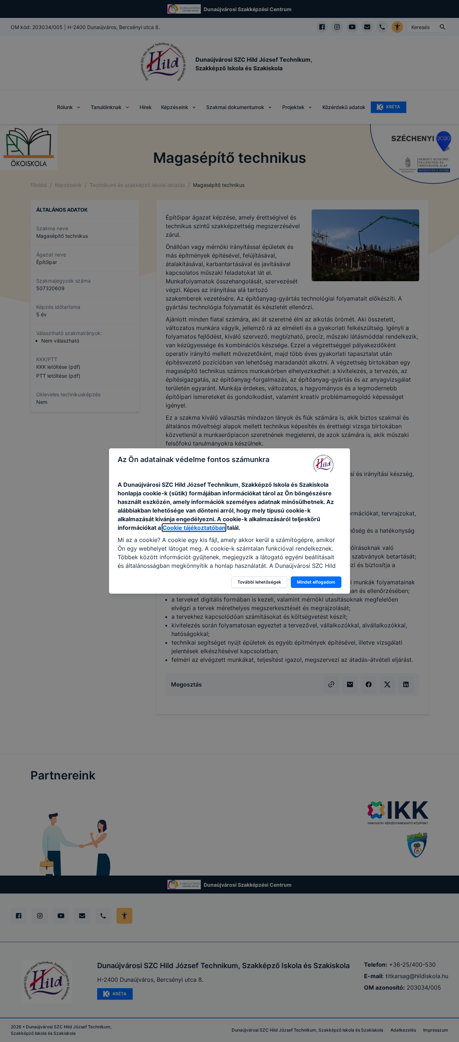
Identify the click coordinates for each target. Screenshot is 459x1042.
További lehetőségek (259, 582)
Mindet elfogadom (316, 582)
